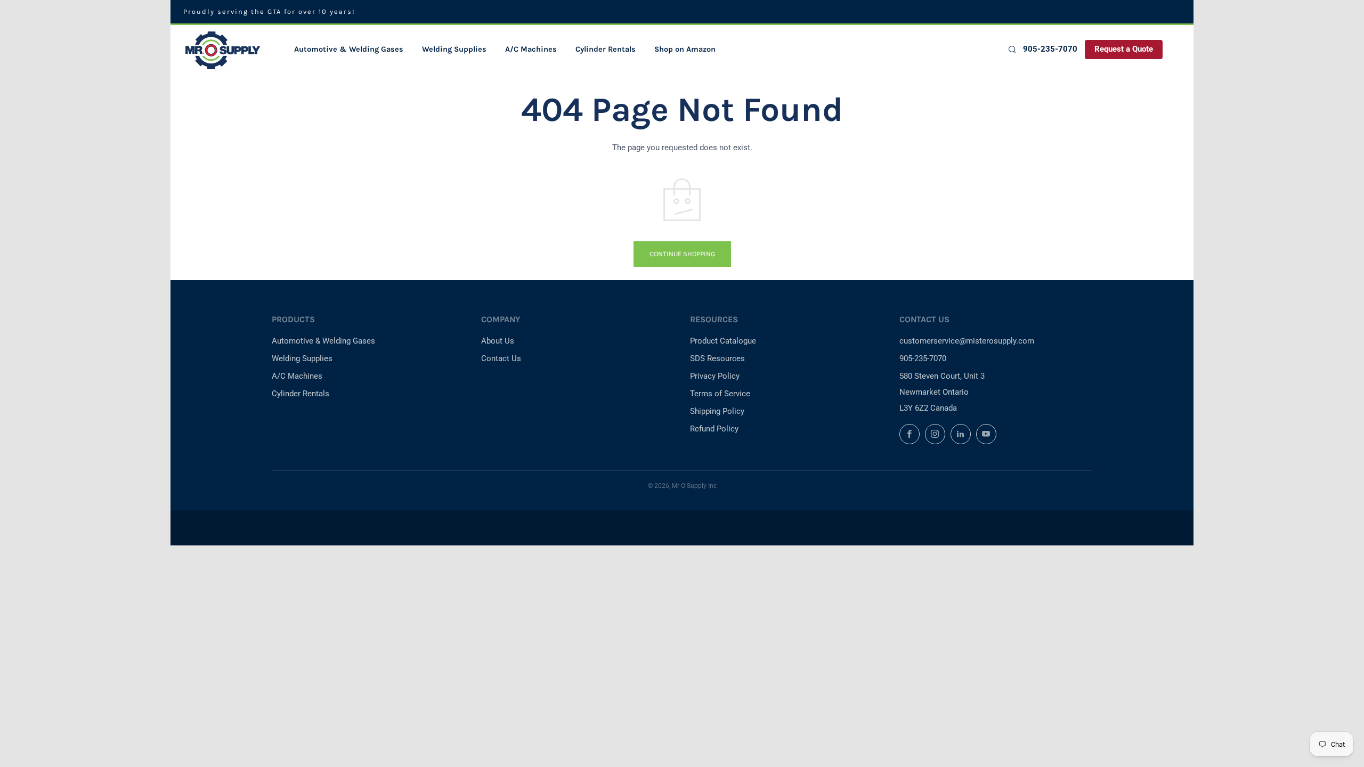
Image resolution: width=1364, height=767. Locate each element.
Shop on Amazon (685, 49)
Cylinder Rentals (605, 49)
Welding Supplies (454, 49)
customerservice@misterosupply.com (966, 341)
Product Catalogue (723, 341)
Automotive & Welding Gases (348, 49)
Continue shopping (682, 254)
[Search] (1012, 49)
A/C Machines (531, 49)
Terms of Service (720, 393)
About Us (497, 341)
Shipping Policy (717, 411)
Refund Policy (714, 429)
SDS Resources (717, 358)
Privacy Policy (715, 376)
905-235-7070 (1050, 49)
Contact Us (501, 358)
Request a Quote (1123, 49)
